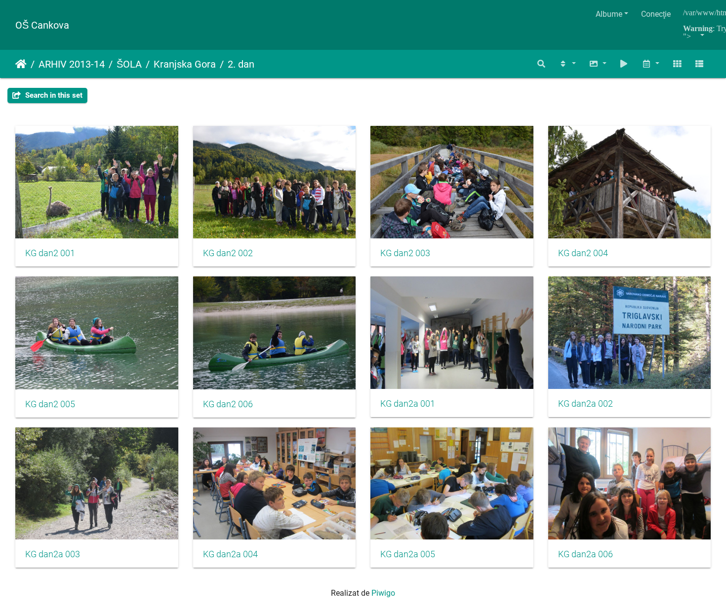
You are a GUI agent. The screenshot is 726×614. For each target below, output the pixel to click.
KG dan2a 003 (52, 554)
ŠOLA (129, 64)
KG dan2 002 (228, 253)
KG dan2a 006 (585, 554)
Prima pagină (21, 64)
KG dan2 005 (50, 404)
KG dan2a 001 (407, 404)
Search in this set (52, 95)
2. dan (241, 64)
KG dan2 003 (405, 253)
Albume (609, 14)
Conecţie (656, 14)
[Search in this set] (541, 64)
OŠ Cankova (42, 25)
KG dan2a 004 (230, 554)
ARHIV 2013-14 (72, 64)
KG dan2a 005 (407, 554)
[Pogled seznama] (699, 64)
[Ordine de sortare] (567, 64)
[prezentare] (624, 64)
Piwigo (383, 593)
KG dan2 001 (50, 253)
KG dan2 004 (583, 253)
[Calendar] (650, 64)
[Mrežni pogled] (677, 64)
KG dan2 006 (228, 404)
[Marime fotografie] (597, 64)
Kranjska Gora (185, 64)
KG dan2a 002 (585, 404)
